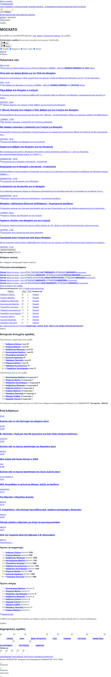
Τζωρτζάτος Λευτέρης (9, 307)
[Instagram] (8, 654)
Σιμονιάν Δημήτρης (8, 320)
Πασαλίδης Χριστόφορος (10, 313)
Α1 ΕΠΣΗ (15, 7)
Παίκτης (10, 291)
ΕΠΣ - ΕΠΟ (44, 7)
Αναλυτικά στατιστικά (34, 288)
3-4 (55, 272)
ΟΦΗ (2, 7)
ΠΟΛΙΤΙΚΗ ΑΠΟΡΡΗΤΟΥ (43, 657)
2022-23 (3, 51)
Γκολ (29, 291)
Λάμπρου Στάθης (13, 396)
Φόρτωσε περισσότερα (8, 250)
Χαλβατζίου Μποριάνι (9, 301)
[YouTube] (14, 654)
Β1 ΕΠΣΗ (29, 7)
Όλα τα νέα (4, 65)
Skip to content (6, 1)
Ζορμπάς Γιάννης (13, 399)
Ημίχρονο (15, 49)
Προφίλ (36, 294)
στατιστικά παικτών (52, 36)
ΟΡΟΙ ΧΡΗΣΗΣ (17, 657)
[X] (20, 654)
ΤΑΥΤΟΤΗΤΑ (28, 657)
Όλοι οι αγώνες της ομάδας (11, 286)
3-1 (64, 277)
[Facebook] (3, 654)
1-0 (46, 275)
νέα (34, 36)
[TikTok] (25, 654)
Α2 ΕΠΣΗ (22, 7)
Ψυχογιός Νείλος (7, 316)
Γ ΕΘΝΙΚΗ (8, 7)
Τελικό (38, 49)
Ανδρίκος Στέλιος (7, 294)
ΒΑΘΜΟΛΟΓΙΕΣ (55, 7)
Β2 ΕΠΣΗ (36, 7)
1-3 (57, 283)
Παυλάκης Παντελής (8, 323)
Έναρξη (5, 49)
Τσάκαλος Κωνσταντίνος (10, 310)
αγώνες (40, 36)
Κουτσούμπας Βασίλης (9, 304)
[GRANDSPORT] (6, 4)
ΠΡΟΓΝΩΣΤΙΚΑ (67, 7)
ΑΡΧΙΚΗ (3, 17)
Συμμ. (24, 291)
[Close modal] (1, 668)
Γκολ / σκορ (28, 49)
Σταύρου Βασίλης (7, 298)
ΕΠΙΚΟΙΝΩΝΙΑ (5, 657)
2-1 (46, 280)
